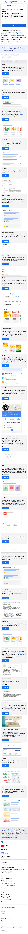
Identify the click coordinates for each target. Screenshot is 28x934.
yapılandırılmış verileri (15, 32)
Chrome (3, 913)
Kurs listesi (7, 116)
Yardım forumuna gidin (6, 864)
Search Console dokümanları (8, 885)
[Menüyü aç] (2, 2)
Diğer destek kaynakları (6, 872)
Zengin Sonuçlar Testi (21, 48)
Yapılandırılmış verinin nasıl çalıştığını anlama (12, 41)
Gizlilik (7, 927)
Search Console (5, 894)
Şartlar (2, 927)
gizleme (15, 733)
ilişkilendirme (14, 504)
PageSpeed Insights (6, 899)
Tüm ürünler (4, 920)
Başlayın (6, 73)
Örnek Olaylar (4, 888)
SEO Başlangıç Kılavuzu (6, 880)
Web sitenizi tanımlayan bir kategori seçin (9, 54)
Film (16, 116)
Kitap (21, 654)
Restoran (12, 116)
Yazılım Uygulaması (14, 656)
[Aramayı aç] (22, 2)
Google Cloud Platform (6, 918)
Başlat (14, 25)
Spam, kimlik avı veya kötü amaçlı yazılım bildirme (12, 869)
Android (3, 911)
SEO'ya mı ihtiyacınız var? (7, 878)
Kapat (14, 21)
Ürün (8, 656)
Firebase (3, 916)
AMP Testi (3, 901)
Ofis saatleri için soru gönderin (8, 867)
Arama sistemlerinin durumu (8, 883)
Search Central (16, 2)
